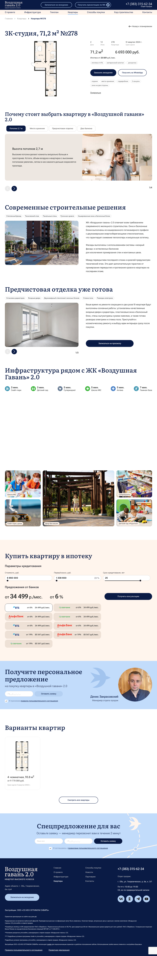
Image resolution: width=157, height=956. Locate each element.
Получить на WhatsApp (132, 72)
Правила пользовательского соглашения (23, 950)
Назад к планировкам (142, 26)
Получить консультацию (128, 596)
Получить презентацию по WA (91, 5)
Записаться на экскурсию (56, 5)
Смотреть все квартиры (78, 800)
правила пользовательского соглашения (39, 701)
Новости (89, 872)
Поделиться (95, 93)
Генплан (54, 12)
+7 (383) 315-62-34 (139, 4)
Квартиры (73, 12)
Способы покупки (96, 12)
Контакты (147, 12)
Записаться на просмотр (109, 343)
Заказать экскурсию (103, 72)
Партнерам (90, 877)
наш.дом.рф (32, 916)
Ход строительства (123, 12)
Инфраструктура (32, 12)
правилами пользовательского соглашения (88, 848)
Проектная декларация (59, 950)
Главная (9, 19)
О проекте (10, 12)
